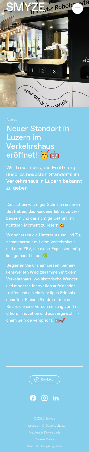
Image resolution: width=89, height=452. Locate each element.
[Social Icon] (33, 398)
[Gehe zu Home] (25, 6)
